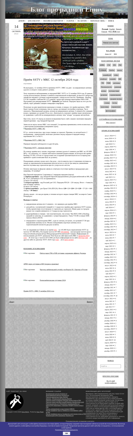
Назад (11, 302)
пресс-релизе (69, 240)
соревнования (115, 95)
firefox (111, 70)
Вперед (90, 302)
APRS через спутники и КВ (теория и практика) (41, 264)
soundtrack (107, 75)
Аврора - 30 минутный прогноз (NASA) (59, 399)
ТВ (102, 83)
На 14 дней (111, 381)
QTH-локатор (34, 21)
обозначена (65, 232)
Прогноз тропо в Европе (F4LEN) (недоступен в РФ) (63, 400)
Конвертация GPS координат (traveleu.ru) (60, 415)
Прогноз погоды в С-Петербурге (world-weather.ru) (63, 404)
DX (114, 65)
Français (104, 32)
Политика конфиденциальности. (66, 430)
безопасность (106, 87)
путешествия (114, 91)
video (116, 75)
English (112, 29)
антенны (116, 83)
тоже (57, 240)
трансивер (105, 107)
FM (120, 65)
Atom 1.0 (108, 54)
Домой (21, 21)
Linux (102, 70)
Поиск (111, 21)
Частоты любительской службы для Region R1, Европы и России (63, 270)
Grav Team (40, 412)
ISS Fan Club (83, 238)
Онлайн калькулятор (53, 21)
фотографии (110, 111)
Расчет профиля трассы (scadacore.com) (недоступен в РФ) (66, 414)
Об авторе (82, 21)
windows (103, 79)
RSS (115, 54)
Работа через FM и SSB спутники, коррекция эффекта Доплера (63, 253)
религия (104, 95)
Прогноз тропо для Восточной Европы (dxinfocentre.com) (65, 402)
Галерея (70, 21)
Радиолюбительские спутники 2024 (53, 280)
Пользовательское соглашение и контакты (80, 421)
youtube (113, 79)
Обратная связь (97, 21)
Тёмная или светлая (110, 43)
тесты (114, 103)
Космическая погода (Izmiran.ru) (56, 394)
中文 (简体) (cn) (114, 32)
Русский (105, 29)
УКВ (108, 83)
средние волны (116, 99)
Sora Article (25, 412)
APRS (102, 65)
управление (116, 107)
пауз (55, 230)
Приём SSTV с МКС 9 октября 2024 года (39, 291)
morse (119, 70)
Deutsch (119, 29)
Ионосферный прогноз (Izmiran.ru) (57, 395)
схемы (106, 103)
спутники (28, 83)
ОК (66, 433)
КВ (120, 79)
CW (108, 65)
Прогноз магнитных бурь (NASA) (57, 397)
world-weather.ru (111, 383)
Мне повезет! (111, 123)
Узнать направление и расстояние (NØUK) (60, 409)
